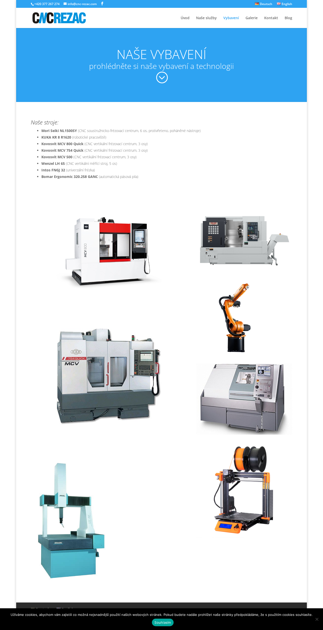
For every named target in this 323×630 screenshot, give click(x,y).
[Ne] (316, 619)
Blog (288, 18)
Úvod (185, 18)
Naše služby (206, 18)
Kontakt (271, 18)
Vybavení (231, 18)
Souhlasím (162, 622)
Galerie (252, 18)
